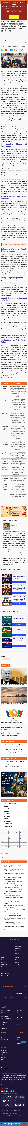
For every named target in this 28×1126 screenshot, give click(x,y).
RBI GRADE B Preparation (4, 1027)
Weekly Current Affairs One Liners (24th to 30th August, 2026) (14, 865)
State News (18, 948)
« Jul (2, 857)
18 (6, 844)
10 (2, 841)
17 (2, 844)
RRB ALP (3, 1037)
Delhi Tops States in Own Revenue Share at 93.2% (14, 902)
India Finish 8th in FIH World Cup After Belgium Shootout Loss (13, 878)
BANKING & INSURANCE (20, 1009)
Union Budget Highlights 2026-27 (13, 752)
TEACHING (19, 1017)
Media (18, 1039)
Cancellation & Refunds (7, 1115)
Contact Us (19, 1037)
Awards (3, 959)
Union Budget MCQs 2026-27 (12, 744)
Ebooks (3, 1057)
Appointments (18, 950)
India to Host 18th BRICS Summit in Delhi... (12, 722)
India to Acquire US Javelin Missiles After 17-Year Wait (14, 919)
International (6, 659)
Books (2, 1059)
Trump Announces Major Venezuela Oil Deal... (13, 684)
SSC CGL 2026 (4, 1039)
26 (10, 847)
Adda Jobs (10, 991)
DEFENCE (19, 1019)
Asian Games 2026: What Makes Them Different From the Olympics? (14, 874)
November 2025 (8, 826)
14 (17, 841)
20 (13, 844)
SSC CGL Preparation (4, 1021)
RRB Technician (5, 1035)
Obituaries (3, 971)
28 (17, 847)
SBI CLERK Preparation (4, 1013)
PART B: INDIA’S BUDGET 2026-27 (14, 749)
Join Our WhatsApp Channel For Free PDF (14, 244)
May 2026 (6, 811)
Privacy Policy (5, 1118)
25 (6, 847)
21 (17, 844)
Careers (21, 1042)
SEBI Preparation (5, 1016)
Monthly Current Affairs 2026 (12, 764)
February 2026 (7, 818)
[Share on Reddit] (7, 50)
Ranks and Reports (5, 973)
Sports (2, 957)
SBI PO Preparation (6, 1010)
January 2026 (7, 821)
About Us (19, 1035)
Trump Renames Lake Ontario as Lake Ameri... (13, 703)
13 (13, 841)
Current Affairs (18, 991)
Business (17, 957)
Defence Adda (18, 993)
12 (9, 841)
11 (5, 841)
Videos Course (4, 1054)
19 (9, 844)
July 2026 (6, 806)
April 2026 (6, 813)
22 (21, 844)
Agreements (4, 964)
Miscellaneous (4, 978)
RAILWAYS (19, 1014)
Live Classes (4, 1052)
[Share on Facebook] (10, 50)
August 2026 (11, 803)
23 (24, 844)
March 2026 (7, 816)
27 (13, 847)
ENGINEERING (20, 1022)
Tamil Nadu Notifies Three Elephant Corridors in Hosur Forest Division (13, 914)
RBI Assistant (4, 1024)
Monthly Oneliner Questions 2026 (13, 766)
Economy (17, 964)
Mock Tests (3, 1050)
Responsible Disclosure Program (10, 1113)
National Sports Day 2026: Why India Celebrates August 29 (13, 923)
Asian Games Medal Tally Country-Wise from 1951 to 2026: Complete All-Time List (14, 928)
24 (2, 847)
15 (20, 841)
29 (21, 847)
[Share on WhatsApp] (2, 50)
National (17, 943)
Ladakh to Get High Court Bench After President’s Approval (13, 906)
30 (24, 847)
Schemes (3, 962)
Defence (17, 959)
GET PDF (24, 1124)
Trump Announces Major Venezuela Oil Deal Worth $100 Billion (14, 870)
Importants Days (19, 966)
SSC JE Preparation (6, 1018)
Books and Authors (5, 966)
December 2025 (8, 823)
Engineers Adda (9, 997)
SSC (18, 1012)
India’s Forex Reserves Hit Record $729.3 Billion (14, 910)
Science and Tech (5, 975)
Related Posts (5, 665)
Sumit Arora (5, 46)
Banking (17, 953)
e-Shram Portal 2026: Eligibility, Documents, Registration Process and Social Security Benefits (13, 897)
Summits (17, 962)
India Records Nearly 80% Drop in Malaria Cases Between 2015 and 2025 (14, 886)
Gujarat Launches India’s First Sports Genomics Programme (13, 882)
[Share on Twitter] (12, 50)
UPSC (18, 1024)
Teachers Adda (23, 986)
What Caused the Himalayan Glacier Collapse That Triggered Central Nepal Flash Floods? (13, 891)
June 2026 (6, 808)
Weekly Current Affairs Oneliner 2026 (14, 761)
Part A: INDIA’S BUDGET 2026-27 (13, 747)
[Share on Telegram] (5, 50)
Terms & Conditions (19, 1115)
